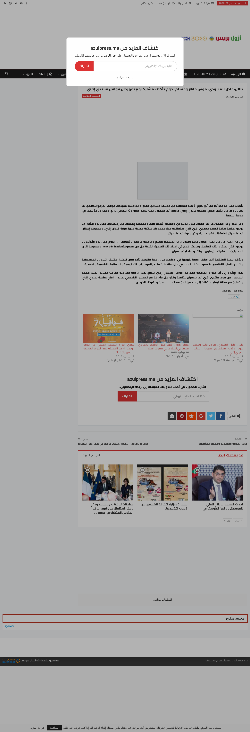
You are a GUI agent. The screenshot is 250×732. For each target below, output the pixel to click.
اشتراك (84, 66)
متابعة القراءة (125, 77)
